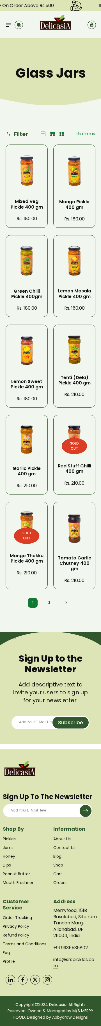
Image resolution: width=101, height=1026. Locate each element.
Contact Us (64, 847)
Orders (59, 882)
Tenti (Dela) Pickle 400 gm (74, 380)
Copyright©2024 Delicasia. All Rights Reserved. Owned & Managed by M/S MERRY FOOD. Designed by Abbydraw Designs (50, 1011)
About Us (62, 839)
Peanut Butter (16, 874)
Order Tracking (17, 917)
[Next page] (66, 603)
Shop (58, 865)
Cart (57, 874)
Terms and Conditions (24, 944)
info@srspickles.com (73, 962)
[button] (8, 25)
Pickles (9, 839)
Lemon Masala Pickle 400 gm (74, 293)
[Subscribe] (85, 811)
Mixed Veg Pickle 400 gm (27, 204)
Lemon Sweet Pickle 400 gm (27, 384)
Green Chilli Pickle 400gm (26, 293)
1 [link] (32, 602)
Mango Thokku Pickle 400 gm (26, 558)
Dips (7, 865)
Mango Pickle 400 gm (74, 204)
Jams (8, 847)
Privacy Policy (16, 926)
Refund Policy (16, 935)
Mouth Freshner (18, 882)
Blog (57, 856)
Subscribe (70, 722)
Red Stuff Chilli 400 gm (74, 468)
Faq (6, 952)
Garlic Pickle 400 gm (27, 471)
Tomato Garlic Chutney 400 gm (74, 563)
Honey (9, 856)
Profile (9, 961)
